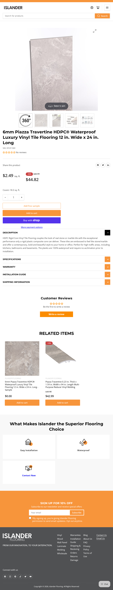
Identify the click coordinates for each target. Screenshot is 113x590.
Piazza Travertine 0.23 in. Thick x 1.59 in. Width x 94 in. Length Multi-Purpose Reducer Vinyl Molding (62, 384)
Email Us (100, 538)
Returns (74, 556)
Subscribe (76, 512)
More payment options (32, 227)
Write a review (56, 314)
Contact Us (101, 535)
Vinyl (59, 535)
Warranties (75, 535)
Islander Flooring (13, 378)
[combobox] (56, 16)
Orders (73, 552)
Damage (74, 560)
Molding (61, 549)
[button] (9, 152)
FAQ (85, 542)
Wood (60, 538)
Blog (85, 535)
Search (104, 15)
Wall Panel (62, 542)
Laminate (61, 546)
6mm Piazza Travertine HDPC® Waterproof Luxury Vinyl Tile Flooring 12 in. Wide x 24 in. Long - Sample (21, 385)
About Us (87, 538)
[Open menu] (107, 8)
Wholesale (62, 553)
